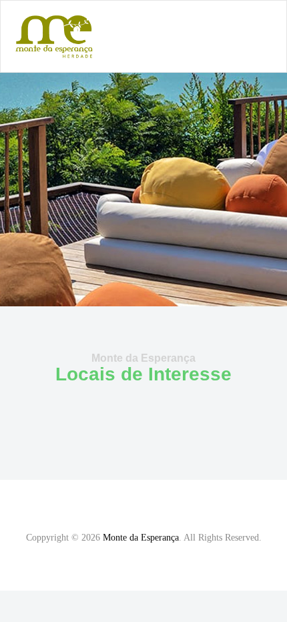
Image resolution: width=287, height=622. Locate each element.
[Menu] (271, 36)
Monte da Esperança (141, 538)
